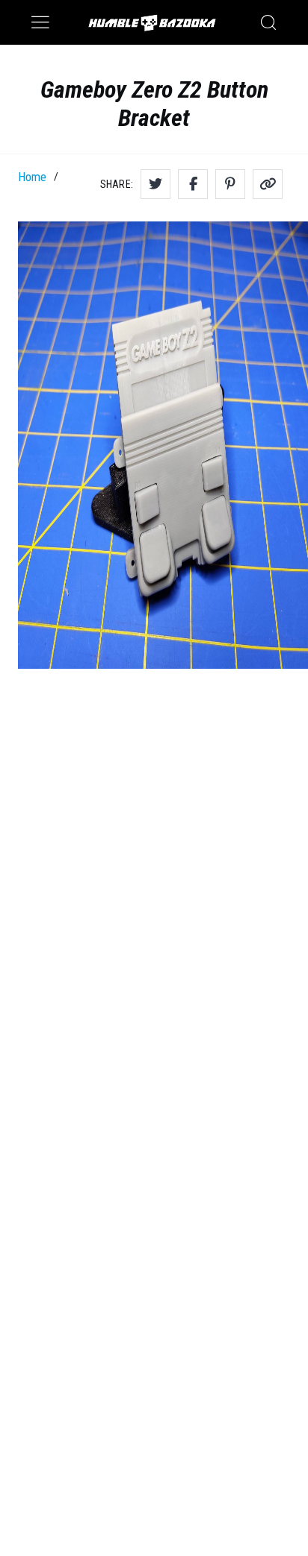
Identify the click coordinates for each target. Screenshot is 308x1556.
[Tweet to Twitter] (155, 184)
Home (32, 177)
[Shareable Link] (267, 184)
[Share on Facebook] (193, 184)
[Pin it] (230, 184)
